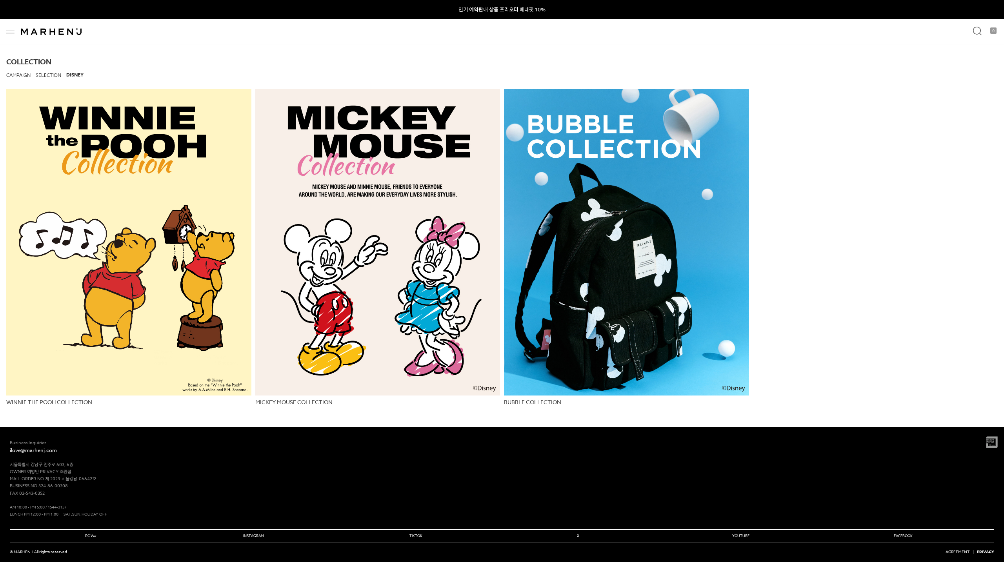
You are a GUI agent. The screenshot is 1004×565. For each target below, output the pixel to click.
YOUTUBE (740, 536)
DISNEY (75, 74)
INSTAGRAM (253, 536)
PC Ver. (91, 536)
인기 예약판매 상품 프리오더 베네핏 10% (502, 9)
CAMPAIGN (18, 75)
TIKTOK (415, 536)
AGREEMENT (957, 551)
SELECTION (48, 75)
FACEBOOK (903, 536)
